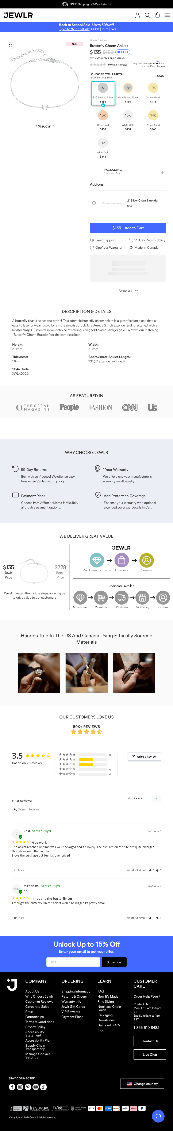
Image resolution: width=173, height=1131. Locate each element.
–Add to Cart (128, 228)
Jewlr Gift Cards (73, 1006)
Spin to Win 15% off (74, 29)
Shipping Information (76, 991)
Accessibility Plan (38, 1040)
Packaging (105, 1015)
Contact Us (150, 1041)
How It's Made (108, 996)
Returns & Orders (74, 996)
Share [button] (20, 870)
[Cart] (157, 15)
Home (93, 40)
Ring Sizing (105, 1001)
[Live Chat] (158, 1116)
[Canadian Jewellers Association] (78, 1108)
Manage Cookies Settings (37, 1055)
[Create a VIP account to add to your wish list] (10, 45)
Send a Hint (128, 291)
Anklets (103, 40)
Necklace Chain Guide (109, 1008)
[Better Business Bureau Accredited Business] (15, 1108)
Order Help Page (146, 996)
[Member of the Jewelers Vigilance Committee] (61, 1108)
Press (29, 1011)
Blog (100, 1030)
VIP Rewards (70, 1011)
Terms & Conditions (39, 1021)
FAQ (100, 991)
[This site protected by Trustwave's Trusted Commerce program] (36, 1108)
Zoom (46, 126)
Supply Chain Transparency (35, 1047)
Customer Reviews (39, 1001)
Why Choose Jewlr (39, 996)
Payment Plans (72, 1016)
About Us (32, 991)
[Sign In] (137, 15)
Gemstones (106, 1020)
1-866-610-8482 (146, 1028)
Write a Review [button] (147, 756)
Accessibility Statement (34, 1033)
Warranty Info (71, 1001)
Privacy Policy (35, 1026)
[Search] (147, 15)
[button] (151, 870)
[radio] (103, 93)
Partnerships (34, 1016)
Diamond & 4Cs (108, 1025)
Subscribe (114, 962)
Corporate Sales (37, 1006)
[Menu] (167, 15)
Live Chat (150, 1054)
